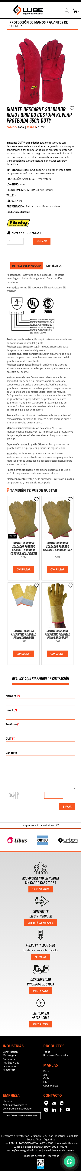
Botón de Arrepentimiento (22, 1115)
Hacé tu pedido (40, 990)
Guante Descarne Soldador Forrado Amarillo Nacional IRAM (57, 546)
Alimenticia (9, 1070)
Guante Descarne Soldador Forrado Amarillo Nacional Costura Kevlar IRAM (23, 548)
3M (45, 1074)
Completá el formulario (40, 922)
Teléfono (13, 724)
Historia (7, 1101)
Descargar (40, 957)
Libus (46, 1082)
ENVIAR (67, 806)
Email (11, 710)
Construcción (10, 1051)
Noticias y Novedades (15, 1105)
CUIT (10, 738)
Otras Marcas (50, 1085)
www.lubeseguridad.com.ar (59, 1150)
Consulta (11, 753)
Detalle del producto (26, 265)
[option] (15, 840)
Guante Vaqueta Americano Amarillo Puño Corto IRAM (23, 634)
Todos (46, 1051)
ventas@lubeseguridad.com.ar (23, 1150)
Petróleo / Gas (11, 1062)
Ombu (46, 1078)
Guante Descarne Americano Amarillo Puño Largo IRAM (57, 634)
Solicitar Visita (40, 889)
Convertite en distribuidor (17, 1108)
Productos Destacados (56, 1055)
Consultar (24, 569)
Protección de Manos (27, 22)
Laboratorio (9, 1066)
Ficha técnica (52, 265)
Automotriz (9, 1059)
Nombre (13, 696)
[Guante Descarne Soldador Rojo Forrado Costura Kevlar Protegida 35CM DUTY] (40, 72)
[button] (76, 10)
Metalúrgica (9, 1055)
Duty (46, 1071)
